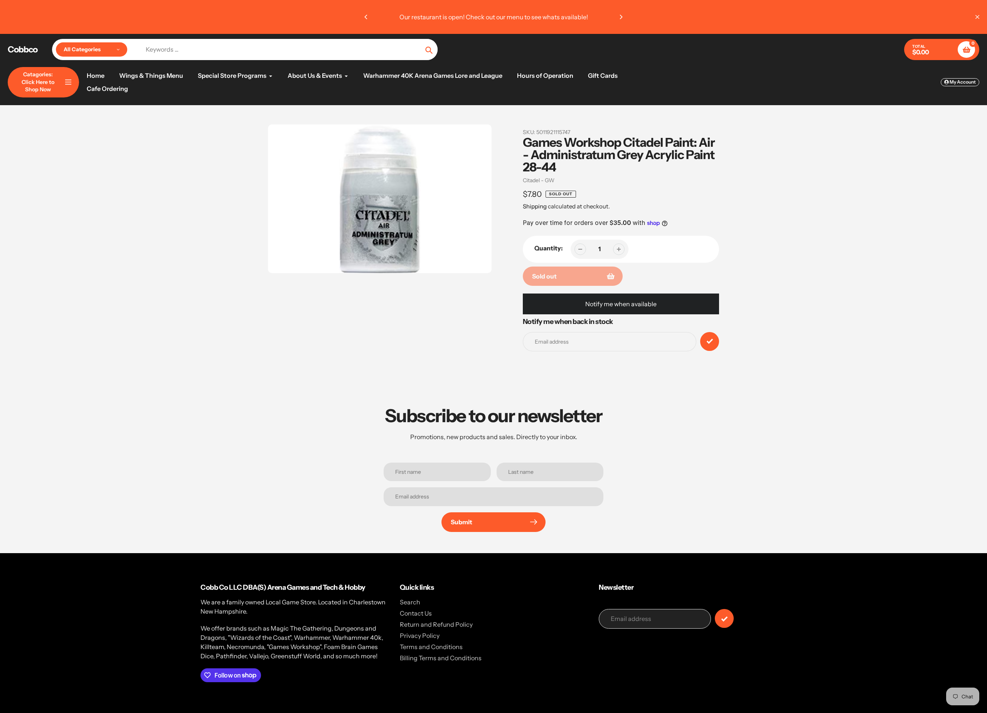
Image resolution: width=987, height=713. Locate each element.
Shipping (535, 206)
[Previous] (366, 17)
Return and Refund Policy (436, 624)
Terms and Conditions (431, 647)
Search (410, 602)
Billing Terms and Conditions (441, 658)
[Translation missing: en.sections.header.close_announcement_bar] (977, 17)
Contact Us (416, 613)
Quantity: (548, 248)
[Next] (621, 17)
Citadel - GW (538, 180)
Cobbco (22, 49)
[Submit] (724, 618)
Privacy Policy (420, 635)
